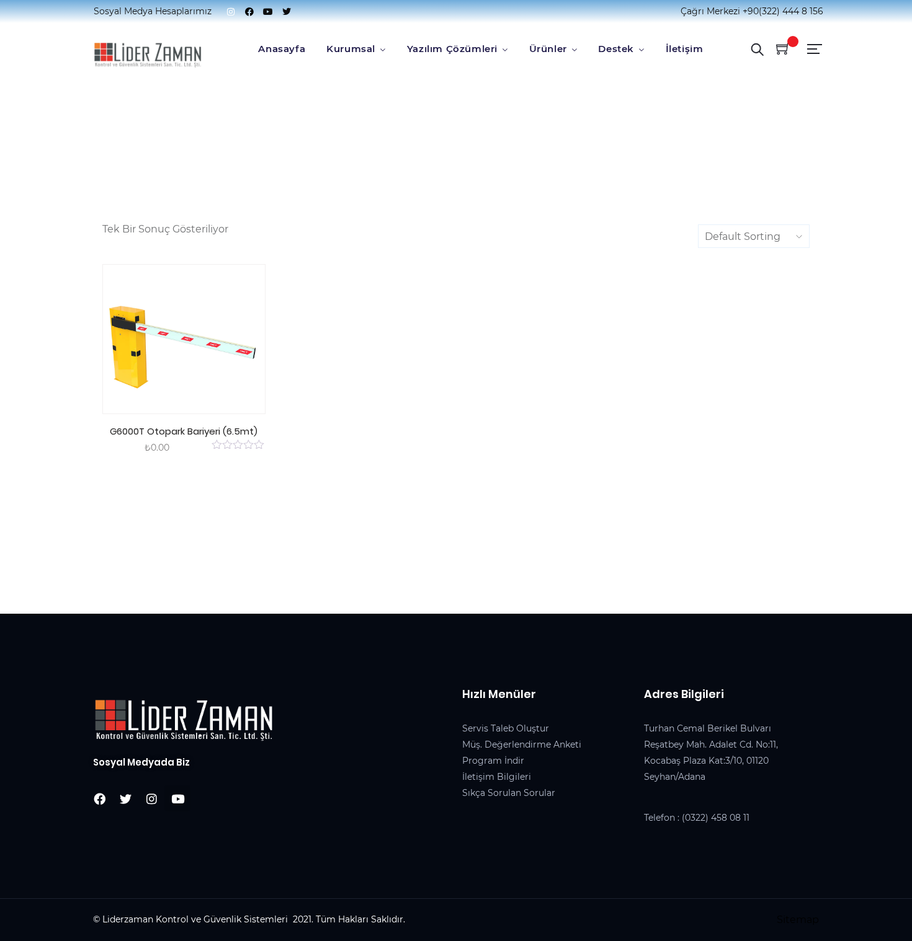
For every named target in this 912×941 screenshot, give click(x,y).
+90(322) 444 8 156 (783, 11)
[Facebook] (249, 11)
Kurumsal (350, 49)
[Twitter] (286, 11)
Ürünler (548, 49)
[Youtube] (268, 11)
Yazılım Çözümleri (452, 49)
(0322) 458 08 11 (715, 817)
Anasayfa (281, 49)
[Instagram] (230, 11)
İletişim (685, 49)
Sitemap (798, 920)
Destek (616, 49)
